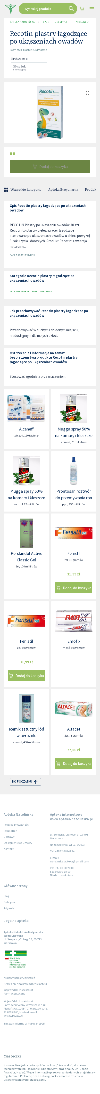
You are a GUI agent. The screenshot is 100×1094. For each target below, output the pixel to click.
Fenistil (73, 553)
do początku (22, 781)
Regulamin (10, 830)
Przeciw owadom (86, 21)
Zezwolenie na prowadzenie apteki (25, 984)
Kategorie (10, 902)
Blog (6, 896)
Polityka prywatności (16, 824)
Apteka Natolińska (22, 21)
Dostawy (9, 836)
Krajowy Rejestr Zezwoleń (19, 978)
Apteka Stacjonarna (63, 190)
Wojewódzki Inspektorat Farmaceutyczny (18, 991)
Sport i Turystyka (55, 21)
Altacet (73, 729)
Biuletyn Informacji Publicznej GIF (24, 1023)
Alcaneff (26, 429)
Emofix (73, 641)
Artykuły (9, 908)
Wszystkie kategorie (26, 190)
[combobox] (48, 8)
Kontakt (9, 849)
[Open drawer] (91, 8)
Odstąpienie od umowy (18, 843)
